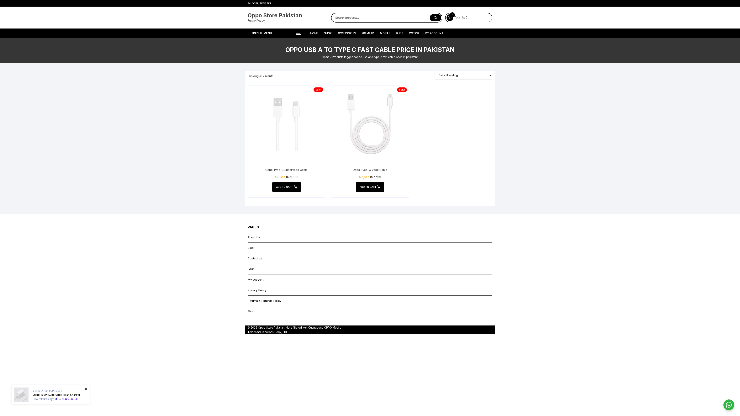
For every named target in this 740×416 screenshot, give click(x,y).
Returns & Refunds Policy (264, 301)
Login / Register (260, 3)
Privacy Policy (257, 290)
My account (434, 33)
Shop (328, 33)
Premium (368, 33)
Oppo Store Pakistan (275, 15)
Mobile (385, 33)
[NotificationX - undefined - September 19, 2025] (51, 394)
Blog (251, 248)
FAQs (251, 269)
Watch (414, 33)
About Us (254, 237)
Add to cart (284, 186)
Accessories (346, 33)
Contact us (255, 258)
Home (314, 33)
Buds (399, 33)
